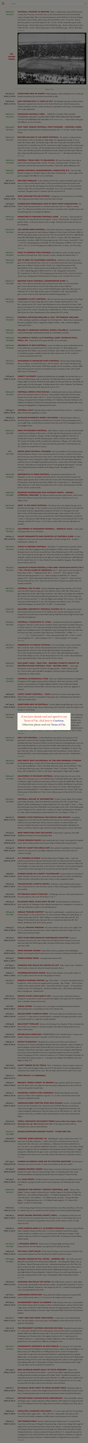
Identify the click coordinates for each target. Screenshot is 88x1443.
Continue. (58, 720)
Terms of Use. (58, 724)
